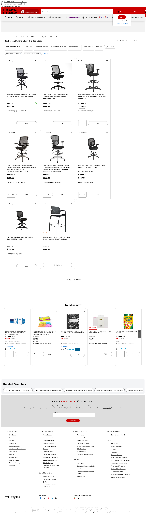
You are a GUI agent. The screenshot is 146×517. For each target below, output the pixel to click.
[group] (17, 334)
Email (56, 412)
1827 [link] (124, 336)
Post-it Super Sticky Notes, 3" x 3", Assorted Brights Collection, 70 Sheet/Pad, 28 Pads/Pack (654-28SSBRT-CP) (44, 332)
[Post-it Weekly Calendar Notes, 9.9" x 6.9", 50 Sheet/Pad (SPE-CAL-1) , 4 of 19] (101, 322)
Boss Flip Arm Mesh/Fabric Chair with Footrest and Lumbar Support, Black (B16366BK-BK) (21, 95)
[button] (111, 11)
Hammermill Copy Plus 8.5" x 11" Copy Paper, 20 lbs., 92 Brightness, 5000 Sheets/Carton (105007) (15, 332)
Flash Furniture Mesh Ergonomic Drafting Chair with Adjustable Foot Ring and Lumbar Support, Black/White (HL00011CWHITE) (56, 167)
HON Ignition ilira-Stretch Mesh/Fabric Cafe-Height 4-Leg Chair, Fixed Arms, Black (56, 238)
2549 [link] (69, 336)
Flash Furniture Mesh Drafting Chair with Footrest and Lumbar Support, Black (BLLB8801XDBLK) (55, 96)
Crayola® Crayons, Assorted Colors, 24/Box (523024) (128, 331)
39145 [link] (13, 336)
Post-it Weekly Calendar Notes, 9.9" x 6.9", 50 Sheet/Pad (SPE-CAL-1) (100, 331)
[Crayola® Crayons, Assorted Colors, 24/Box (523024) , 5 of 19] (128, 322)
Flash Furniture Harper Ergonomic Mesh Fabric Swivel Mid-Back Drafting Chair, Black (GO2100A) (92, 96)
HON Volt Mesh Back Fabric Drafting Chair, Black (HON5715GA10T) (20, 238)
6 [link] (85, 103)
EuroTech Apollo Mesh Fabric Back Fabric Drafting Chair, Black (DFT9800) (91, 166)
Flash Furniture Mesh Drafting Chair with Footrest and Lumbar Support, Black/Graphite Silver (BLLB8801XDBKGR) (21, 167)
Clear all (45, 53)
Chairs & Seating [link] (20, 37)
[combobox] (77, 12)
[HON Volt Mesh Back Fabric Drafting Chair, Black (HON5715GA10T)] (22, 220)
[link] (25, 2)
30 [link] (49, 103)
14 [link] (85, 174)
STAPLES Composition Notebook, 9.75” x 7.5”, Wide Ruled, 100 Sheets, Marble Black (72, 331)
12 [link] (49, 174)
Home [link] (5, 37)
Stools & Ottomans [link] (32, 37)
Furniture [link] (11, 37)
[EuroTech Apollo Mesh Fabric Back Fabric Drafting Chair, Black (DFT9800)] (93, 149)
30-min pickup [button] (9, 346)
